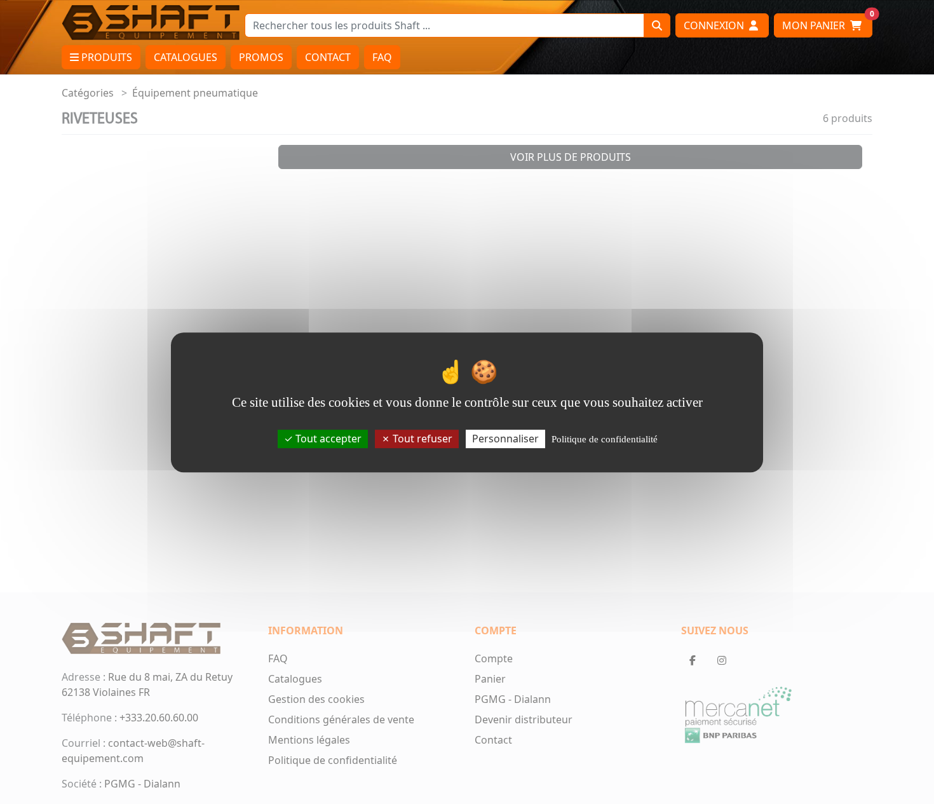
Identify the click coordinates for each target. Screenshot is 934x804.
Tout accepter (327, 438)
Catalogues (185, 57)
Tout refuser (421, 438)
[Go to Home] (151, 22)
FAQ (382, 57)
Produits (105, 57)
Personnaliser (505, 438)
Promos (261, 57)
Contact (328, 57)
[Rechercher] (657, 25)
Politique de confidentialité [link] (605, 438)
